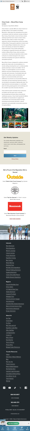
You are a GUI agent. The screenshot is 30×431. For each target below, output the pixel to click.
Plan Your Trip (9, 361)
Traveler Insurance (10, 364)
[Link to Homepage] (15, 7)
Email (5, 148)
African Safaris (9, 287)
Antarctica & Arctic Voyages (13, 299)
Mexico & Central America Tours (14, 306)
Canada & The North (11, 294)
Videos (7, 354)
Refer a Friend (9, 337)
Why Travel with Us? (11, 325)
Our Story (8, 323)
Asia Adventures (10, 301)
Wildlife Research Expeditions (13, 277)
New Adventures (10, 246)
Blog (7, 359)
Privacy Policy (15, 159)
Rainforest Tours (10, 265)
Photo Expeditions (10, 248)
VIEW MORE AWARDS (15, 219)
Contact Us (8, 335)
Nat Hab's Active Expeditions (13, 267)
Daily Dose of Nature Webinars (13, 357)
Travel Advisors (9, 378)
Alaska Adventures (10, 291)
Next (15, 155)
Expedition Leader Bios (11, 328)
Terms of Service (10, 342)
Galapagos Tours (10, 296)
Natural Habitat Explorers (12, 366)
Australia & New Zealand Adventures (15, 304)
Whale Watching (10, 263)
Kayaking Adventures (11, 272)
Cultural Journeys (10, 253)
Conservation (9, 320)
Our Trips (8, 318)
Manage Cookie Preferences (13, 347)
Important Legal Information (13, 371)
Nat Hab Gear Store (10, 369)
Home (2, 429)
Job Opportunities (10, 332)
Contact (22, 429)
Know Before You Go (11, 376)
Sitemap (8, 381)
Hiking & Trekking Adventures (13, 270)
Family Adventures (10, 255)
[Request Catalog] (13, 423)
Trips (8, 429)
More (27, 429)
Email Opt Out (9, 340)
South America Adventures (12, 308)
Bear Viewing (9, 260)
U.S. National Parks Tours (12, 289)
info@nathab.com (15, 413)
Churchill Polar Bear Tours (12, 284)
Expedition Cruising (11, 258)
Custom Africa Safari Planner (13, 274)
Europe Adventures (10, 311)
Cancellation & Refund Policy (13, 373)
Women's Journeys (10, 250)
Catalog (15, 429)
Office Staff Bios (10, 330)
